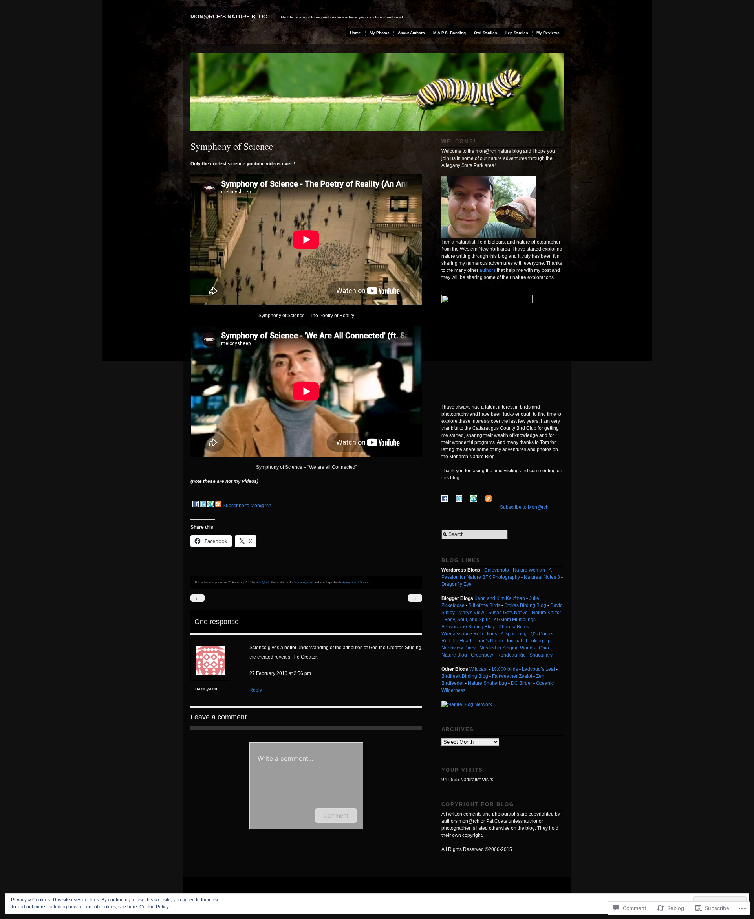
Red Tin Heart (456, 641)
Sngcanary (541, 655)
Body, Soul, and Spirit (467, 619)
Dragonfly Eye (456, 584)
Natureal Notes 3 (542, 577)
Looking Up (538, 641)
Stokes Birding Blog (525, 605)
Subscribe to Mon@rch (247, 505)
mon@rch (262, 582)
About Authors (411, 33)
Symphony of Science (356, 582)
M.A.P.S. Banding (449, 33)
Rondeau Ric (511, 655)
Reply (255, 690)
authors (487, 270)
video (309, 582)
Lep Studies (516, 33)
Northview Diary (458, 648)
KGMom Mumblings (515, 619)
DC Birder (521, 683)
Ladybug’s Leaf (538, 669)
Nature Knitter (546, 612)
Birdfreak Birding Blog (464, 676)
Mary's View (471, 612)
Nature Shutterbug (487, 683)
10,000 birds (504, 669)
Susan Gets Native (508, 612)
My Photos (380, 33)
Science (299, 582)
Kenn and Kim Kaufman (499, 598)
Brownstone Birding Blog (467, 626)
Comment (336, 815)
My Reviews (548, 33)
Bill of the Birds (484, 605)
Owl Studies (485, 33)
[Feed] (218, 505)
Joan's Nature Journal (498, 641)
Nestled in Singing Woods (507, 648)
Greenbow (482, 655)
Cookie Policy (154, 907)
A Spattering (514, 634)
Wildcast (478, 669)
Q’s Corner (542, 634)
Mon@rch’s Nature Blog (228, 16)
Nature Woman (529, 570)
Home (355, 33)
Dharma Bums (513, 626)
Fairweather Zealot (512, 676)
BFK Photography (501, 577)
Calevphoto (496, 570)
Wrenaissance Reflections (469, 634)
